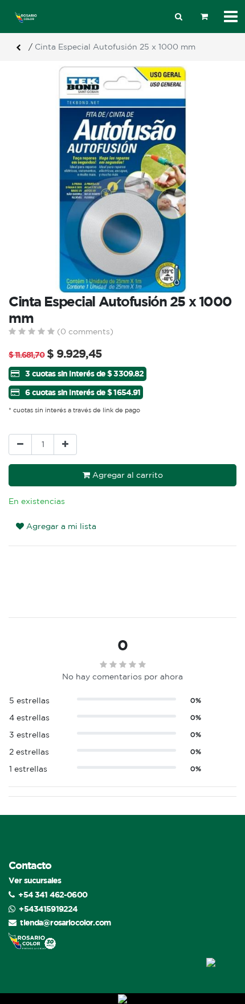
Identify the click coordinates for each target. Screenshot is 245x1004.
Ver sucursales (35, 880)
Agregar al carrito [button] (126, 475)
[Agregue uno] (65, 444)
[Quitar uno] (20, 444)
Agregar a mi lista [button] (60, 526)
